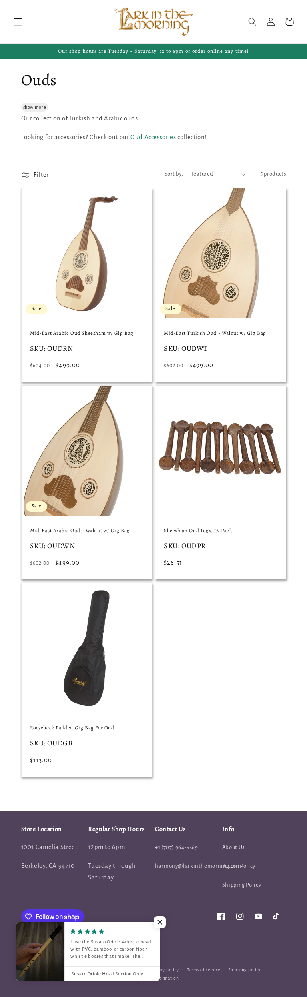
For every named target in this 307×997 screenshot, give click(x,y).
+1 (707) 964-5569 (176, 847)
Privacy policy (164, 970)
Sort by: (174, 174)
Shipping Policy (241, 885)
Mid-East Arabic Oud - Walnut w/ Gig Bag (80, 530)
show (28, 107)
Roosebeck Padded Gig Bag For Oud (72, 728)
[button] (17, 21)
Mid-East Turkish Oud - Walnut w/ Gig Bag (215, 333)
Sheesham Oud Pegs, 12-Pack (198, 530)
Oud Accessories (153, 137)
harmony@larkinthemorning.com (198, 866)
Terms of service (203, 970)
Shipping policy (244, 970)
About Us (233, 847)
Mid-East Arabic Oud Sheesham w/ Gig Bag (82, 333)
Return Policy (238, 866)
